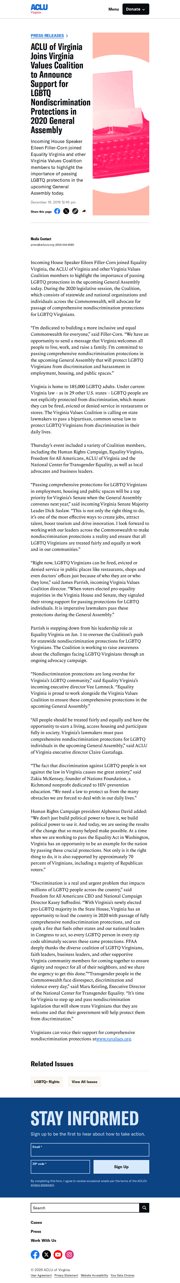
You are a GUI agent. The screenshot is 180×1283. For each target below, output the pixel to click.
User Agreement (41, 1275)
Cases (36, 1222)
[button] (75, 211)
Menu (113, 9)
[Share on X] (66, 212)
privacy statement (42, 1185)
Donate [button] (133, 9)
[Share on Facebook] (57, 212)
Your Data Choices (122, 1275)
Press (36, 1231)
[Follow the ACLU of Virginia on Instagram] (69, 1255)
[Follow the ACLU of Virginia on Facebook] (35, 1255)
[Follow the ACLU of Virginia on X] (46, 1255)
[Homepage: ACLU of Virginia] (46, 9)
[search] (144, 1208)
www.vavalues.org (113, 1038)
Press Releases (47, 35)
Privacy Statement (66, 1275)
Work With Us (43, 1240)
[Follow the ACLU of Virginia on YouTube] (58, 1255)
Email (37, 1147)
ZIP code (39, 1164)
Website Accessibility (94, 1275)
